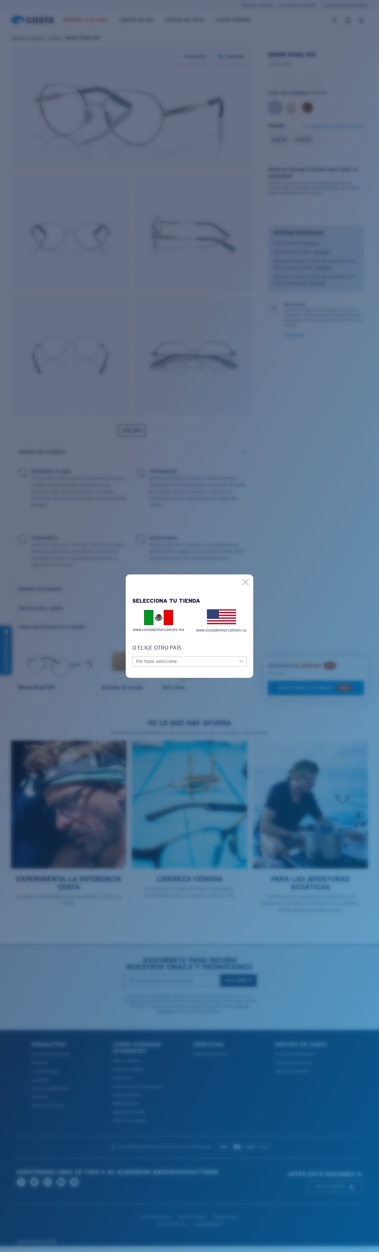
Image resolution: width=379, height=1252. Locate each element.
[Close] (245, 582)
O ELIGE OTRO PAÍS (156, 648)
